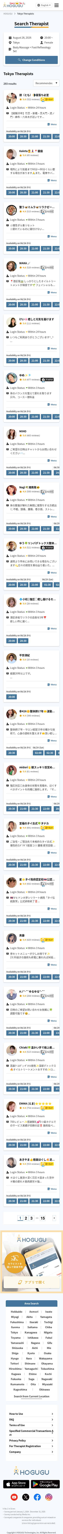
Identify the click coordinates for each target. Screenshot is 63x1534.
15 (43, 1218)
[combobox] (46, 83)
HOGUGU (8, 14)
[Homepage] (13, 6)
